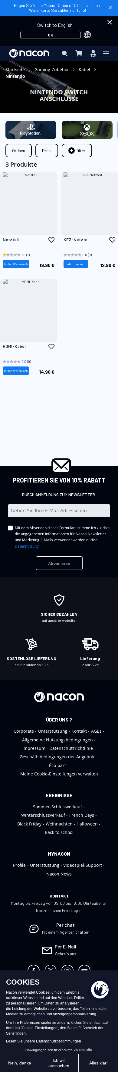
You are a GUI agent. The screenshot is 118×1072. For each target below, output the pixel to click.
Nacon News (59, 874)
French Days (81, 815)
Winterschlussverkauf (43, 815)
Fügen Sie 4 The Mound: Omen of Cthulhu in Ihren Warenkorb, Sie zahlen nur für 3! (57, 8)
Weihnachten (59, 824)
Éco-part (57, 765)
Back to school (59, 832)
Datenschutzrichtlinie (71, 748)
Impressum (33, 748)
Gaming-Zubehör (52, 69)
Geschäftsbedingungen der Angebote (58, 756)
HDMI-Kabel (14, 346)
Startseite (15, 69)
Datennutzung (27, 546)
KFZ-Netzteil (77, 239)
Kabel (85, 69)
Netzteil (11, 239)
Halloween (87, 824)
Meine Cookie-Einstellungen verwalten (59, 774)
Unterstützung (52, 731)
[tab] (77, 150)
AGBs (96, 731)
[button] (51, 240)
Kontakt (79, 731)
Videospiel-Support (82, 865)
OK (50, 34)
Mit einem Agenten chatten (65, 932)
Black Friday (29, 824)
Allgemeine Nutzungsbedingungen (57, 740)
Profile (19, 865)
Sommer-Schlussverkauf (57, 807)
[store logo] (29, 53)
